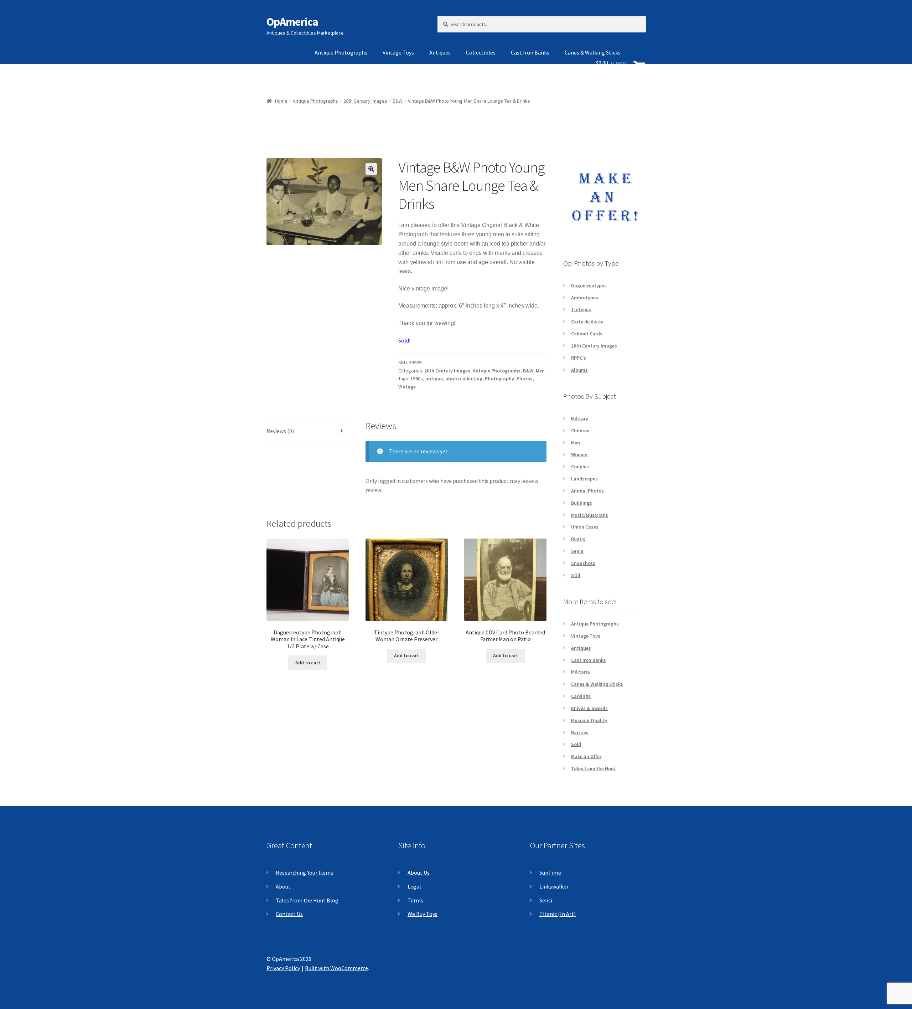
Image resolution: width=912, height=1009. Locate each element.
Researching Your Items (304, 872)
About (283, 886)
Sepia (577, 551)
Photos (525, 378)
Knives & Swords (589, 708)
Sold (576, 744)
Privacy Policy (283, 968)
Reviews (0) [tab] (280, 430)
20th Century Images (447, 370)
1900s (416, 378)
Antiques (440, 52)
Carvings (581, 696)
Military (579, 418)
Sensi (545, 900)
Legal (414, 886)
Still (575, 575)
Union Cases (584, 527)
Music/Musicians (589, 515)
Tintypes (581, 309)
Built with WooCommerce (336, 968)
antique (434, 378)
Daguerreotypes (589, 285)
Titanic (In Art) (557, 913)
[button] (371, 169)
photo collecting (463, 378)
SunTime (550, 872)
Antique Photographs (341, 52)
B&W (528, 370)
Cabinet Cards (586, 333)
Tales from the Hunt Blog (307, 900)
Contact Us (289, 913)
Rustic (578, 539)
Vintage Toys (398, 52)
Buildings (581, 503)
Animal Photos (587, 491)
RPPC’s (578, 358)
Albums (579, 370)
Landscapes (584, 478)
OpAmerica (292, 22)
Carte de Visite (587, 321)
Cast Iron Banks (530, 52)
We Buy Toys (422, 913)
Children (580, 430)
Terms (415, 900)
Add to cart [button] (307, 662)
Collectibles (481, 52)
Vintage (407, 386)
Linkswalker (554, 886)
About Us (419, 872)
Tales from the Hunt (593, 768)
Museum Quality (589, 720)
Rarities (580, 732)
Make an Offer (586, 756)
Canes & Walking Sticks (597, 684)
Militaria (580, 672)
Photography (499, 378)
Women (579, 454)
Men (540, 370)
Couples (580, 466)
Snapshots (583, 563)
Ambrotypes (584, 297)
